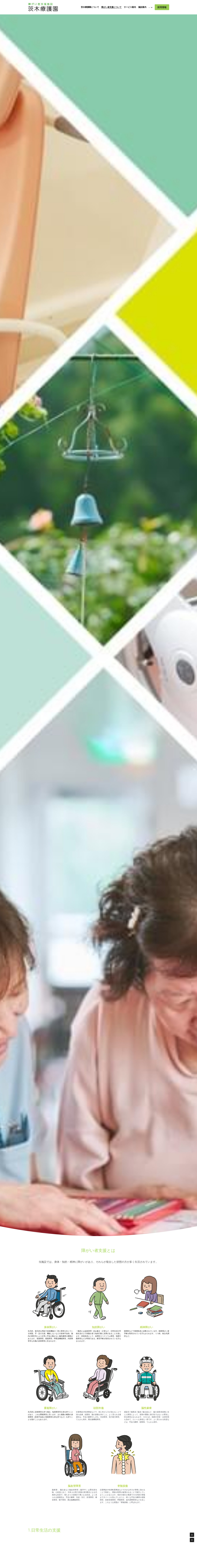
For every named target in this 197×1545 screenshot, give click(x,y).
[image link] (43, 7)
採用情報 (162, 7)
